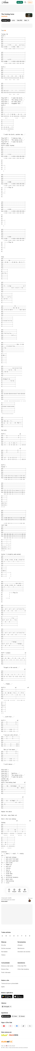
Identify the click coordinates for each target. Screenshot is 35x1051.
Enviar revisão (4, 923)
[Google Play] (6, 1018)
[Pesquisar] (25, 2)
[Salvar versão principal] (9, 20)
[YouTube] (4, 1048)
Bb (5, 30)
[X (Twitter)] (29, 1048)
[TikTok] (23, 1048)
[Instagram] (10, 1048)
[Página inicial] (5, 2)
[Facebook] (17, 1048)
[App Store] (19, 1018)
